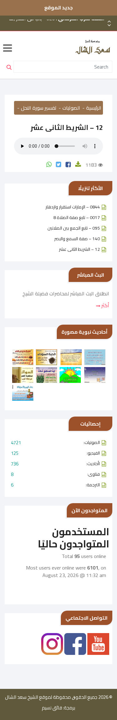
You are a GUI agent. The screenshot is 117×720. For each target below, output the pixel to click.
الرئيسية (93, 108)
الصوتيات (71, 108)
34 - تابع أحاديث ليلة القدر (63, 30)
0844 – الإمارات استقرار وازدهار (73, 207)
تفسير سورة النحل (38, 108)
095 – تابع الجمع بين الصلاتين (73, 228)
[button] (109, 25)
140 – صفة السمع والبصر (77, 239)
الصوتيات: (55, 442)
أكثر (104, 305)
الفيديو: (55, 453)
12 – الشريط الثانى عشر (79, 249)
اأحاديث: (55, 464)
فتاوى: (55, 474)
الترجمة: (55, 485)
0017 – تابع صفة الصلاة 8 (76, 217)
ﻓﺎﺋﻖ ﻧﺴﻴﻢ (52, 708)
